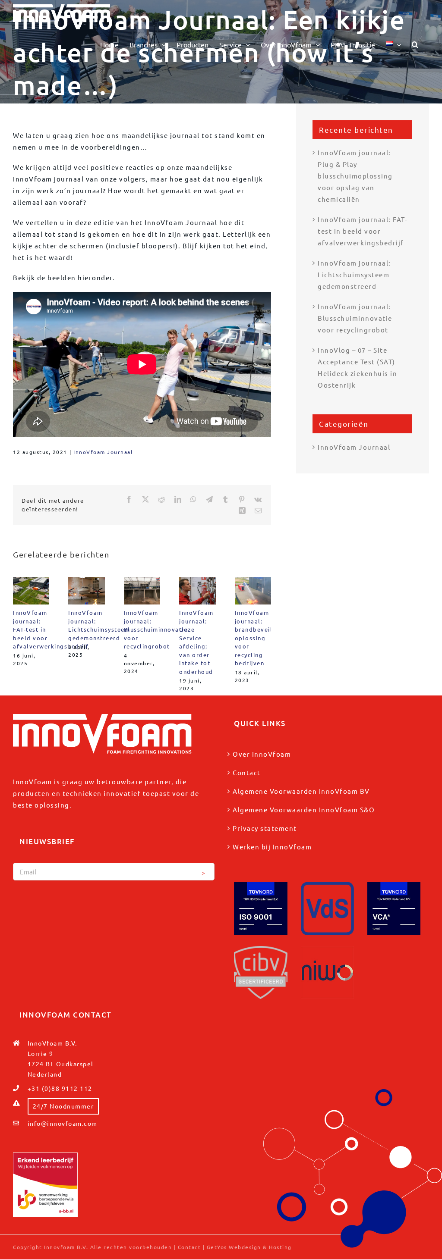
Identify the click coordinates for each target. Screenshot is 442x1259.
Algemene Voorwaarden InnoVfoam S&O (304, 809)
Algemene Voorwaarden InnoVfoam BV (301, 791)
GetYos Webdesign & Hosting (249, 1246)
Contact (247, 772)
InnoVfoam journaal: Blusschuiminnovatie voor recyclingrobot (156, 629)
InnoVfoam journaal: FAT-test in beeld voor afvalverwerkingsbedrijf (362, 231)
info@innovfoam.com (63, 1123)
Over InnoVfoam (262, 754)
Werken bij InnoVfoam (272, 846)
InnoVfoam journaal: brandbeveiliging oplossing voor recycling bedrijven (261, 638)
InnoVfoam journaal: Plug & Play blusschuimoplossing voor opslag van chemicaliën (355, 175)
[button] (415, 44)
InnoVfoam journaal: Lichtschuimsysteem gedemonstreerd (354, 274)
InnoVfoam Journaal (103, 451)
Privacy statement (265, 828)
